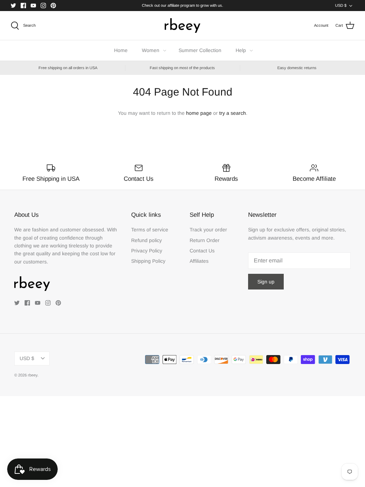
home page (199, 113)
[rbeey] (182, 25)
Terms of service (149, 229)
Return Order (205, 240)
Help (241, 50)
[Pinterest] (53, 5)
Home (121, 50)
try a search (232, 113)
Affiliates (199, 261)
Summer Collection (200, 50)
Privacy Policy (146, 250)
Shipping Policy (148, 261)
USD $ (340, 5)
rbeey (32, 375)
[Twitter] (13, 5)
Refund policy (146, 240)
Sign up (265, 281)
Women (150, 50)
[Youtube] (33, 5)
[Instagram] (43, 5)
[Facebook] (23, 5)
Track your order (208, 229)
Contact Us (202, 250)
